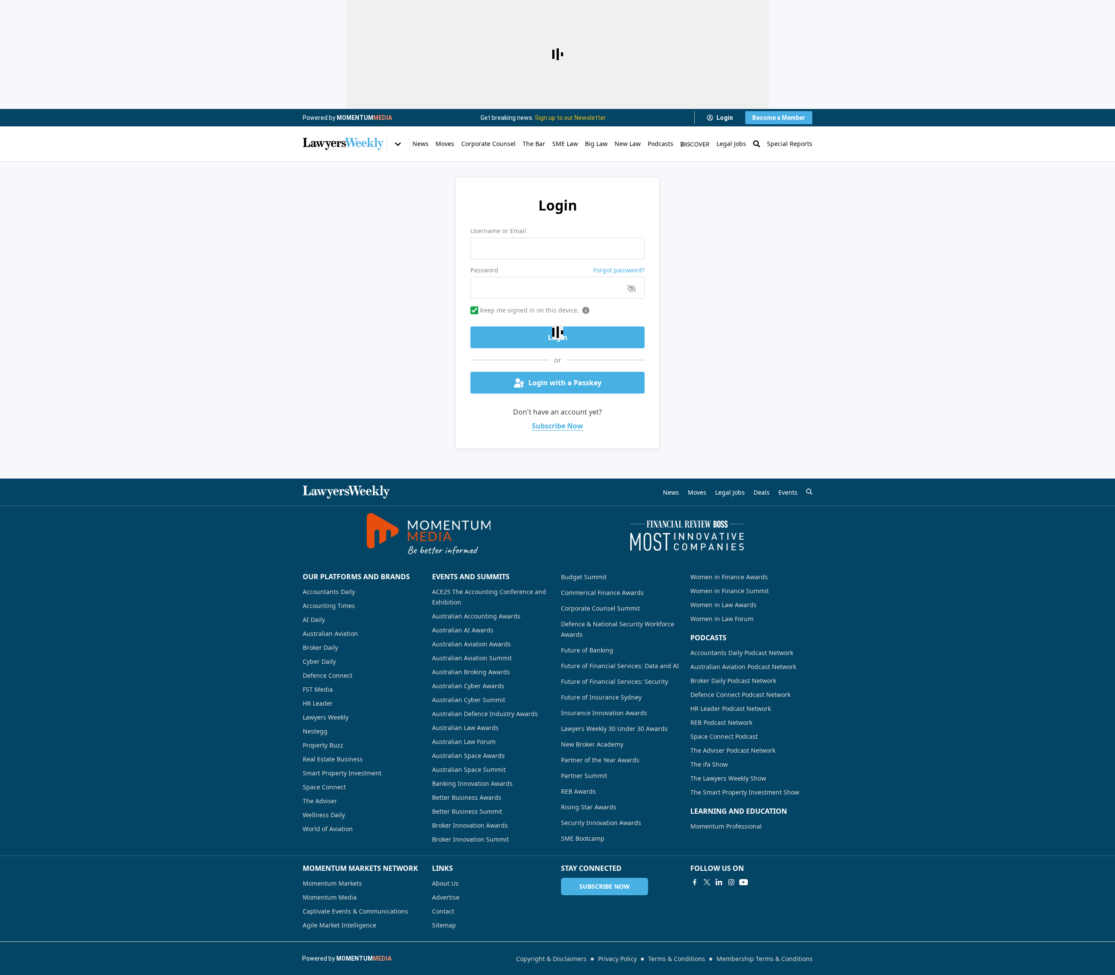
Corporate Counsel (488, 143)
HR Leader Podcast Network (730, 708)
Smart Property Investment (342, 773)
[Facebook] (694, 882)
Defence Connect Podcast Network (740, 694)
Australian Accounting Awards (476, 616)
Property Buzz (323, 745)
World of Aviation (328, 829)
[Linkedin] (719, 882)
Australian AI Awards (462, 630)
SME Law (565, 143)
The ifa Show (709, 764)
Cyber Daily (319, 661)
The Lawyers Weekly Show (728, 778)
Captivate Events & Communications (355, 911)
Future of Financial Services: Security (614, 681)
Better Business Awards (466, 797)
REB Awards (578, 791)
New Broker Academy (592, 744)
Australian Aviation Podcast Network (743, 666)
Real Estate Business (333, 759)
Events (787, 492)
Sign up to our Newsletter (570, 117)
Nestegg (315, 731)
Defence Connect (327, 675)
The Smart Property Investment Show (744, 792)
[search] (809, 492)
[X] (707, 882)
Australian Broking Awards (471, 672)
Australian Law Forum (464, 741)
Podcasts (660, 143)
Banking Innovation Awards (472, 783)
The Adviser (320, 801)
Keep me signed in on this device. (529, 310)
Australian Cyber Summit (468, 700)
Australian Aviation (330, 633)
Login (724, 117)
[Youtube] (743, 882)
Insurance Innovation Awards (604, 713)
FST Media (318, 689)
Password (484, 270)
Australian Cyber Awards (468, 686)
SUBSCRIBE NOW (604, 886)
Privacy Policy (617, 959)
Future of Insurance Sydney (601, 697)
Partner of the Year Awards (600, 760)
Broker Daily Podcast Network (733, 680)
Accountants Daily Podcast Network (741, 653)
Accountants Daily (329, 592)
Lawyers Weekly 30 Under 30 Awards (614, 728)
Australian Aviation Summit (472, 658)
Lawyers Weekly (325, 717)
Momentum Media (330, 897)
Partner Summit (584, 775)
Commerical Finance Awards (602, 592)
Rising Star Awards (588, 807)
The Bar (534, 143)
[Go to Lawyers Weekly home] (343, 144)
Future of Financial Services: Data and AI (620, 666)
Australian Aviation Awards (471, 644)
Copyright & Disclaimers (551, 959)
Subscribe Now (557, 426)
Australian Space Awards (468, 755)
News (420, 143)
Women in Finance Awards (729, 577)
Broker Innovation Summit (470, 839)
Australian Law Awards (465, 728)
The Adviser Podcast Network (732, 750)
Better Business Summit (467, 811)
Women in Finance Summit (729, 591)
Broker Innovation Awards (470, 825)
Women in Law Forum (721, 619)
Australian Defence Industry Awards (485, 714)
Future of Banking (587, 650)
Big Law (596, 143)
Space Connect (324, 787)
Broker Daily (320, 647)
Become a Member (778, 117)
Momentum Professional (726, 826)
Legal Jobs (731, 143)
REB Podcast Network (721, 722)
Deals (761, 492)
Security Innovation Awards (601, 823)
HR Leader (318, 703)
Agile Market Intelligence (339, 925)
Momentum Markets (332, 883)
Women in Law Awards (723, 605)
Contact (443, 911)
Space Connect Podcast (724, 736)
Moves (445, 143)
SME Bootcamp (583, 838)
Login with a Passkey (564, 382)
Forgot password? (619, 270)
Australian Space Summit (469, 769)
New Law (628, 143)
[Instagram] (731, 882)
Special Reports (789, 143)
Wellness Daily (324, 815)
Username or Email (498, 231)
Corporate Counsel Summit (600, 608)
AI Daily (314, 619)
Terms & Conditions (676, 959)
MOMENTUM (364, 117)
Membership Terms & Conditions (764, 959)
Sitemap (444, 925)
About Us (445, 883)
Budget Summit (584, 577)
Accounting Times (329, 605)
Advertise (446, 897)
